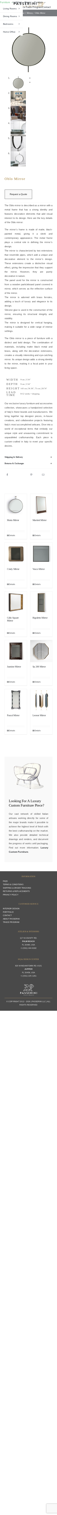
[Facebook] (7, 475)
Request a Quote (18, 194)
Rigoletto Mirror (40, 617)
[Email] (43, 475)
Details (12, 535)
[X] (19, 475)
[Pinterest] (31, 475)
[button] (28, 457)
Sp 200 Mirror (39, 666)
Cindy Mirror (13, 569)
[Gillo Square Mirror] (16, 602)
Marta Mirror (13, 520)
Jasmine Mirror (14, 666)
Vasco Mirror (39, 569)
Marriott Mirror (40, 520)
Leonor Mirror (39, 715)
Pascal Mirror (13, 715)
